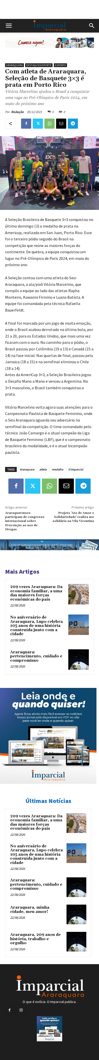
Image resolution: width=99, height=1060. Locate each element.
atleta (43, 469)
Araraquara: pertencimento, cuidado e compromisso (36, 656)
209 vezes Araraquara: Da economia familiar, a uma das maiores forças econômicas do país (36, 593)
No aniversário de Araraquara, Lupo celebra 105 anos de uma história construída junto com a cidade (36, 625)
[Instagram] (20, 1010)
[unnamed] (49, 51)
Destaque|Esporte (39, 65)
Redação (17, 112)
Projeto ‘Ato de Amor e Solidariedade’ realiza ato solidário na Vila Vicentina (73, 517)
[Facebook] (26, 124)
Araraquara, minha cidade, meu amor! (29, 909)
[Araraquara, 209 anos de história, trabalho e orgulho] (76, 942)
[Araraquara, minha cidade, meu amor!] (76, 914)
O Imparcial (75, 469)
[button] (9, 26)
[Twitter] (38, 124)
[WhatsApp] (49, 124)
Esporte (60, 65)
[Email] (61, 124)
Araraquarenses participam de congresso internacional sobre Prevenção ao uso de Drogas (24, 521)
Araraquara (14, 65)
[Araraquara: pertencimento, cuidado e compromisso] (78, 659)
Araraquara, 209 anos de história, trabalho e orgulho (35, 938)
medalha (57, 469)
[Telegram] (73, 124)
